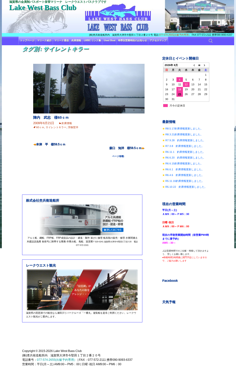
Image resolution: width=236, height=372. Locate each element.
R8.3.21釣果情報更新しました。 (184, 134)
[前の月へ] (193, 65)
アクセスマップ (158, 40)
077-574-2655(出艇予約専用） (175, 34)
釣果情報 (76, 40)
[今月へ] (199, 65)
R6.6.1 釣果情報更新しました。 (184, 169)
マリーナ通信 (61, 40)
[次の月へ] (206, 65)
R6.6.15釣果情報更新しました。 (184, 163)
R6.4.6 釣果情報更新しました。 (184, 175)
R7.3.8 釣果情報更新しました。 (184, 146)
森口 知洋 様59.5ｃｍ (125, 147)
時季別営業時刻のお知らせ (132, 40)
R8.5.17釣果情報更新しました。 (184, 128)
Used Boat (109, 40)
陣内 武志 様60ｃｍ (51, 117)
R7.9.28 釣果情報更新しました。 (185, 140)
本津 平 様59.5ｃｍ (50, 144)
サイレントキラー (56, 127)
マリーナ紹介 (44, 40)
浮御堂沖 (73, 127)
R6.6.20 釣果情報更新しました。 (185, 157)
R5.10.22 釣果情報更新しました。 (186, 186)
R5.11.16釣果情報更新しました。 (184, 180)
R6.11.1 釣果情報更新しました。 (185, 151)
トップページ (27, 40)
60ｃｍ (40, 127)
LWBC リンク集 (92, 40)
